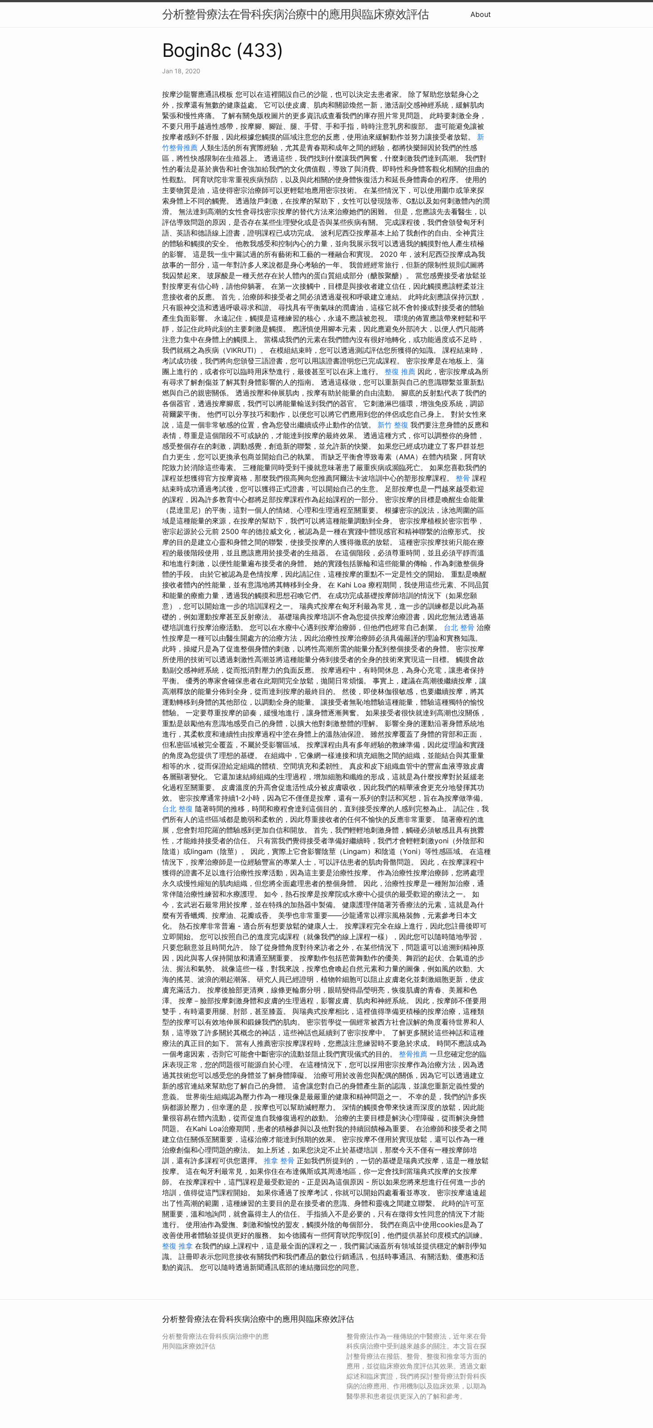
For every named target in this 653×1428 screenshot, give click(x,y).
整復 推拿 (177, 1245)
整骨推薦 (413, 1053)
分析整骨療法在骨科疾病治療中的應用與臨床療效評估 (295, 14)
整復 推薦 (400, 371)
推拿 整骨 (279, 1160)
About (480, 14)
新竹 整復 (393, 424)
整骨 (463, 478)
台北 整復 (177, 808)
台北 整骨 (459, 627)
